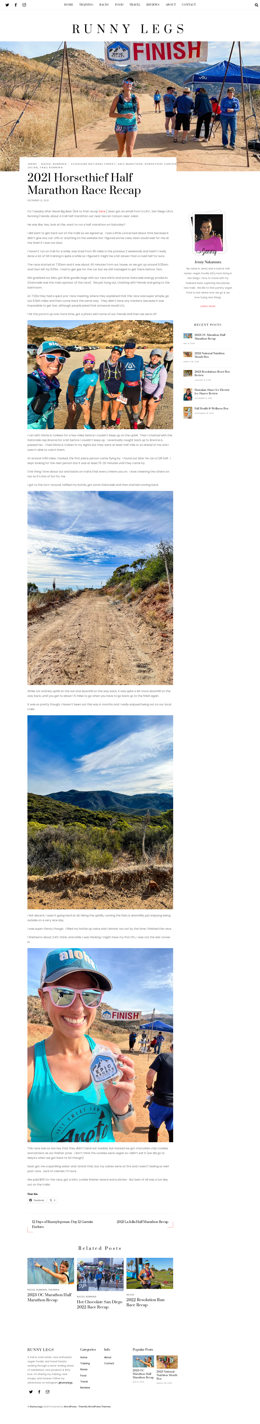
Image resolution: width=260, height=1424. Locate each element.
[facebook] (15, 5)
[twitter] (7, 5)
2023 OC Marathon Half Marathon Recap (49, 1297)
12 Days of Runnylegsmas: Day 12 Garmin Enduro (62, 1224)
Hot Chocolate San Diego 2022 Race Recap (99, 1305)
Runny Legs (36, 1406)
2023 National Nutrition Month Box (210, 355)
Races (104, 5)
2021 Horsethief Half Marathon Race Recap (84, 184)
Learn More (208, 306)
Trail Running (51, 167)
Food (119, 5)
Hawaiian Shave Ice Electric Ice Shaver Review (212, 391)
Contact (189, 5)
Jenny (32, 163)
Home (68, 5)
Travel (134, 5)
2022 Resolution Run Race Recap (145, 1302)
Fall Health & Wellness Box (212, 408)
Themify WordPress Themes (95, 1406)
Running (60, 163)
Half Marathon (130, 163)
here (102, 211)
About (171, 5)
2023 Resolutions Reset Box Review (212, 373)
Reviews (153, 5)
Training (86, 5)
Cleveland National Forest (93, 163)
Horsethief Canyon (161, 163)
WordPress (70, 1406)
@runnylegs (66, 1382)
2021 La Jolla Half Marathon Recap (142, 1222)
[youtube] (24, 5)
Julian (32, 167)
